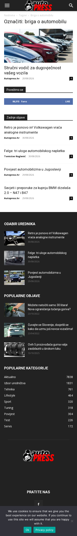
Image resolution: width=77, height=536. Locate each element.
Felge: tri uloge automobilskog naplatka (34, 151)
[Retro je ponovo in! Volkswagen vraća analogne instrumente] (14, 238)
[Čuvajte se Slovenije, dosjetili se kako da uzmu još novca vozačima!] (14, 330)
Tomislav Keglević (15, 156)
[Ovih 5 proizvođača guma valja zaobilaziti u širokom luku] (14, 349)
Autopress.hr (12, 78)
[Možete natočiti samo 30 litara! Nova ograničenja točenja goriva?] (14, 310)
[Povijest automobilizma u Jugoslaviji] (14, 278)
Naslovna (9, 15)
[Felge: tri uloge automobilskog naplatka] (14, 258)
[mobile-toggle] (7, 5)
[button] (71, 5)
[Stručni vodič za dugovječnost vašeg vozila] (38, 46)
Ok (27, 529)
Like (67, 101)
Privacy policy (45, 529)
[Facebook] (38, 504)
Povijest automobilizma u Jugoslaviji (32, 169)
